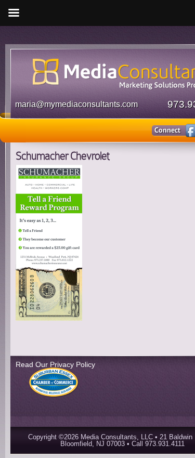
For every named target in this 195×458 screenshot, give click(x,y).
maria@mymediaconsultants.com (76, 104)
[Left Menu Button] (13, 13)
